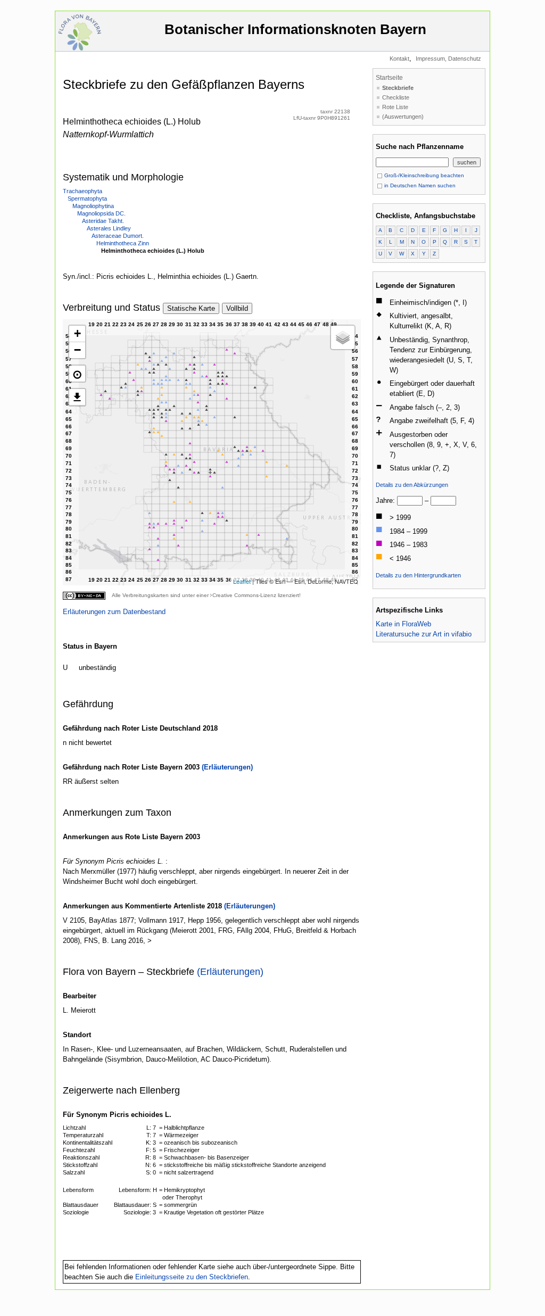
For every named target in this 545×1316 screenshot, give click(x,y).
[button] (77, 374)
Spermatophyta (87, 198)
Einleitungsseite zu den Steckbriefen (191, 1277)
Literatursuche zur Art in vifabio (424, 634)
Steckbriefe (398, 88)
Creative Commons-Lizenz (244, 595)
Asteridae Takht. (103, 221)
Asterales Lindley (109, 228)
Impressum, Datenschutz (448, 58)
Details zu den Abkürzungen (412, 485)
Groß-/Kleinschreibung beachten (423, 175)
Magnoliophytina (93, 206)
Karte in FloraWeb (403, 624)
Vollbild (237, 308)
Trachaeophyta (82, 191)
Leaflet (242, 581)
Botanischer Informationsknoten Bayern (295, 29)
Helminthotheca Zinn (122, 243)
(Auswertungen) (403, 116)
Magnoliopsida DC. (101, 213)
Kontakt (399, 58)
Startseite (389, 77)
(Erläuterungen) (227, 767)
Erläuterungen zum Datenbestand (114, 612)
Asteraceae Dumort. (118, 236)
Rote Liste (395, 107)
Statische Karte (191, 308)
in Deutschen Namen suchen (419, 185)
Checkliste (395, 97)
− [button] (77, 350)
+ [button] (77, 333)
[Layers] (342, 337)
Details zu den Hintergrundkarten (418, 575)
